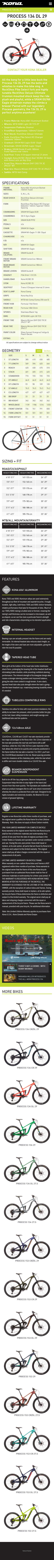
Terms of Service (27, 1551)
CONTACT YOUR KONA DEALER (27, 70)
